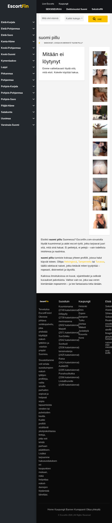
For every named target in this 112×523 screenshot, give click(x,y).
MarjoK (62, 329)
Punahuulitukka (67, 373)
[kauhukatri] (100, 130)
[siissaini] (100, 112)
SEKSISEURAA (54, 9)
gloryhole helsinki (107, 338)
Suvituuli (63, 344)
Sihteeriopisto (107, 313)
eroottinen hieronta (107, 325)
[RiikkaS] (100, 76)
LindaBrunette (66, 381)
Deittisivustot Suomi (76, 9)
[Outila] (100, 221)
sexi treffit (107, 352)
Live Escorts (48, 4)
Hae (99, 19)
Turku (81, 320)
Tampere (81, 317)
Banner (70, 509)
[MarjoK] (100, 58)
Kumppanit (79, 509)
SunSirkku (64, 336)
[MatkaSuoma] (100, 94)
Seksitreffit (97, 9)
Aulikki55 (63, 366)
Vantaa (81, 324)
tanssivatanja (65, 351)
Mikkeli (81, 327)
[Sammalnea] (100, 184)
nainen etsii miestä (107, 344)
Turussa (100, 261)
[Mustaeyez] (100, 148)
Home (51, 509)
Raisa (62, 358)
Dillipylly (63, 314)
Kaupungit (63, 4)
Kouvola (81, 334)
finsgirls (107, 333)
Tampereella (84, 261)
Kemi (81, 338)
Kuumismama (66, 306)
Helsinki (81, 306)
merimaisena (65, 321)
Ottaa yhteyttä (93, 509)
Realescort (107, 320)
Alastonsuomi (107, 310)
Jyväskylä (81, 331)
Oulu (81, 310)
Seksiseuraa (107, 317)
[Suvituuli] (100, 203)
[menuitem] (48, 4)
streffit (107, 330)
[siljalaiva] (100, 166)
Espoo (81, 313)
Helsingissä (70, 261)
